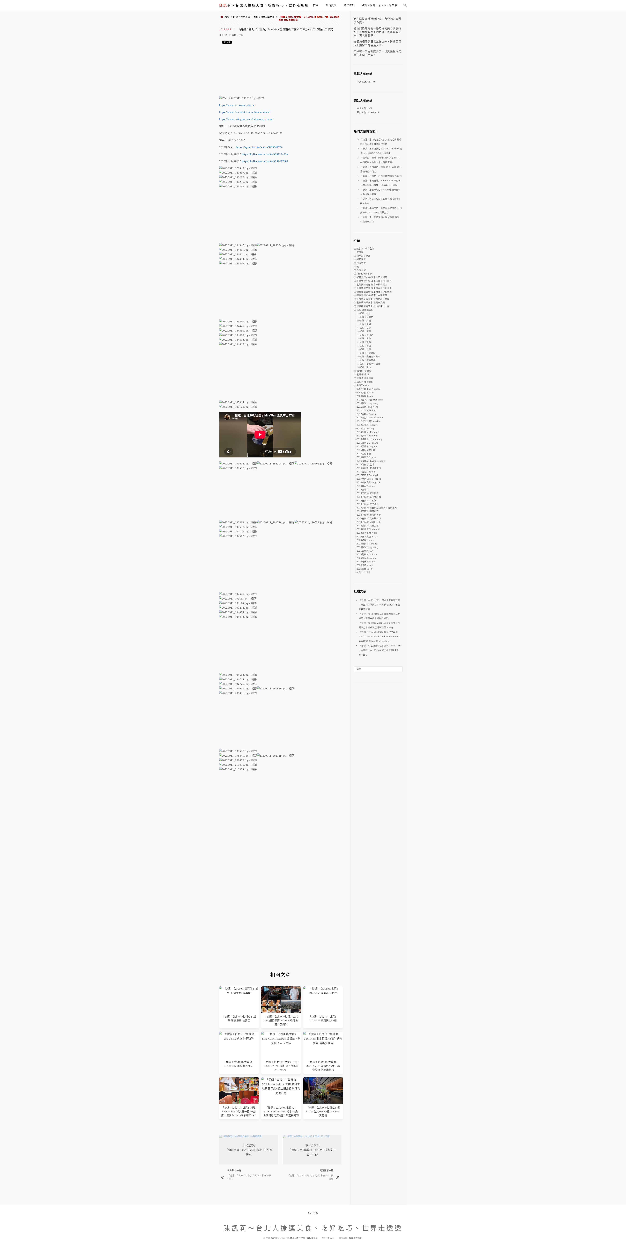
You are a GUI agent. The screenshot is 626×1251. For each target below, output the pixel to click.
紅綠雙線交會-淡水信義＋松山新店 (374, 281)
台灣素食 (361, 263)
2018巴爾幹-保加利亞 (368, 504)
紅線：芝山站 (366, 335)
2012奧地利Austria (367, 414)
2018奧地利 (363, 489)
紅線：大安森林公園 (370, 356)
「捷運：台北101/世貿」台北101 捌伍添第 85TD (249, 1177)
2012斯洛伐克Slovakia (368, 421)
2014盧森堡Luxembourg (369, 439)
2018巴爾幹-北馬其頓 (368, 525)
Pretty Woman (364, 274)
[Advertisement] (280, 71)
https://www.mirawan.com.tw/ (237, 105)
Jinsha (331, 1238)
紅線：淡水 (365, 313)
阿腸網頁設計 (355, 1238)
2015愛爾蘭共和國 (366, 450)
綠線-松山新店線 (365, 378)
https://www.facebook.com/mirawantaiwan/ (245, 112)
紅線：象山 (365, 367)
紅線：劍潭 (365, 342)
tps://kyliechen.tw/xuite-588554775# (261, 147)
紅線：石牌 (365, 327)
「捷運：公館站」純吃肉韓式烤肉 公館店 (381, 176)
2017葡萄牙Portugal (367, 475)
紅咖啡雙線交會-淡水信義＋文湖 (373, 299)
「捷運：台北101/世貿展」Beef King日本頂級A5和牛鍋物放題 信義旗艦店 (323, 1066)
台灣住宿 (361, 270)
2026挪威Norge (365, 565)
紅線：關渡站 (366, 317)
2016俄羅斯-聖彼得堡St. (369, 468)
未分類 (360, 252)
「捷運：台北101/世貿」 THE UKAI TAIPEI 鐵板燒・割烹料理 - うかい (281, 1066)
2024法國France (365, 540)
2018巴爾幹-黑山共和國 (369, 497)
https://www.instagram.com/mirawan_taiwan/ (246, 119)
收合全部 (369, 248)
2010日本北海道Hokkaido (370, 399)
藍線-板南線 (363, 374)
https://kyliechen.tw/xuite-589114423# (265, 154)
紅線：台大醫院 (368, 353)
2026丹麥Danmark (366, 558)
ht (237, 147)
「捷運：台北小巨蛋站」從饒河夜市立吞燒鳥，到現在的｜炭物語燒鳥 (379, 616)
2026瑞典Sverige (366, 561)
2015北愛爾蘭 (364, 453)
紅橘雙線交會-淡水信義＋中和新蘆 (374, 288)
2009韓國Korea (365, 396)
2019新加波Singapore (368, 529)
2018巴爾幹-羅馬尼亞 (368, 493)
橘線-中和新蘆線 (365, 382)
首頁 (227, 17)
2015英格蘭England (367, 446)
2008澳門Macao (365, 392)
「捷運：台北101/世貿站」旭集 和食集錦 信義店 (310, 1177)
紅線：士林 (365, 338)
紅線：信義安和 (368, 360)
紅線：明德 (365, 331)
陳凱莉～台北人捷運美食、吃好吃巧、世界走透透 (294, 1238)
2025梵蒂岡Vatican (367, 554)
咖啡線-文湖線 (364, 371)
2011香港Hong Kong (367, 407)
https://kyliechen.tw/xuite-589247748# (265, 161)
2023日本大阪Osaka (367, 536)
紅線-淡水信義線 (241, 17)
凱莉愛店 (361, 259)
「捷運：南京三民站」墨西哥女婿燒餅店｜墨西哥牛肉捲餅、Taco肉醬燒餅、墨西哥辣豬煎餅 (379, 604)
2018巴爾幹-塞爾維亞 (368, 511)
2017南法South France (369, 479)
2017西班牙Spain (366, 471)
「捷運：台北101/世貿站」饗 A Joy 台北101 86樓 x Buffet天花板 (323, 1111)
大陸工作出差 (363, 572)
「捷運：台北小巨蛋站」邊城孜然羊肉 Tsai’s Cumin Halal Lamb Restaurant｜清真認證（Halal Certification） (379, 636)
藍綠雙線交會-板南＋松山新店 (372, 284)
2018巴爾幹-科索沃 (366, 500)
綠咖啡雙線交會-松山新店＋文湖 (373, 306)
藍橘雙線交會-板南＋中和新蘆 (372, 295)
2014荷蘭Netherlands (368, 432)
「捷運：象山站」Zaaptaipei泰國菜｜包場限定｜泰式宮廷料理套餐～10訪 (379, 625)
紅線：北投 (365, 320)
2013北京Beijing (365, 428)
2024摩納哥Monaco (367, 543)
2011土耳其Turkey (366, 410)
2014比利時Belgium (367, 435)
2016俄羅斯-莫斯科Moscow (371, 461)
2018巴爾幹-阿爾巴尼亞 (369, 522)
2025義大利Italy (365, 551)
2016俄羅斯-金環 (365, 464)
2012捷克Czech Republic (370, 417)
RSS (315, 1213)
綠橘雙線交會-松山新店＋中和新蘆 (374, 291)
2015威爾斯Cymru (366, 457)
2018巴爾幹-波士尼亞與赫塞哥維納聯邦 (377, 507)
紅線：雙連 (365, 349)
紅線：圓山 (365, 346)
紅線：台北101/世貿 (264, 17)
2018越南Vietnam (366, 486)
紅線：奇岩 (365, 324)
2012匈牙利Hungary (367, 425)
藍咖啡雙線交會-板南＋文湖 (371, 302)
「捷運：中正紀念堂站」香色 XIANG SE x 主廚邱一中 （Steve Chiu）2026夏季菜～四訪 (380, 650)
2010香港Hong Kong (367, 403)
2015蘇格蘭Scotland (367, 443)
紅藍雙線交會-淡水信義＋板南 (372, 277)
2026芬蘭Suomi (365, 569)
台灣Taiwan (363, 385)
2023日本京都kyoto (367, 533)
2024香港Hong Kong (367, 547)
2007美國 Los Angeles (369, 389)
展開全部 (358, 248)
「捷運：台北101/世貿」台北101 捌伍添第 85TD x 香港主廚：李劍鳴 (281, 1020)
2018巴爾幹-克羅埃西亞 (369, 518)
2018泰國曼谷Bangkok (368, 482)
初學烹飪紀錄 (363, 255)
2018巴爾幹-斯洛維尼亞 (369, 515)
